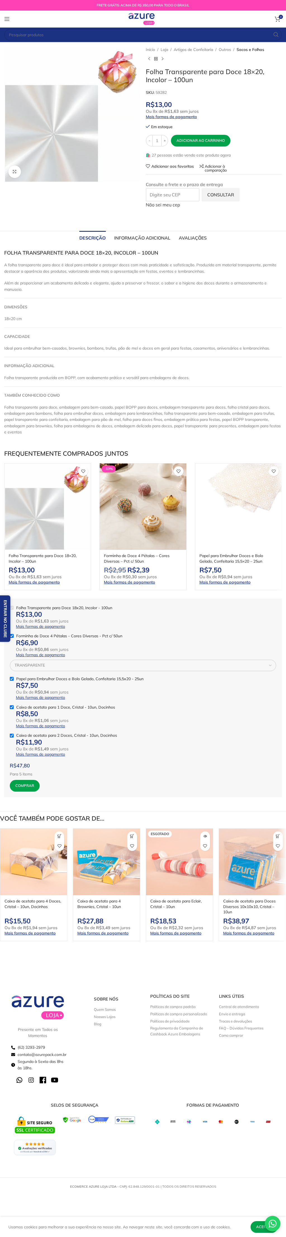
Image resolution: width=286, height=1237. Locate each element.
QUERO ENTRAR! (143, 677)
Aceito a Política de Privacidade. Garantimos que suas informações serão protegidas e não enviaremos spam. (144, 661)
